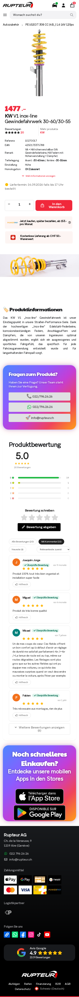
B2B (58, 984)
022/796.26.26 (39, 396)
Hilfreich (23, 584)
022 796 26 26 (19, 854)
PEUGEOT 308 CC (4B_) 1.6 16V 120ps (49, 24)
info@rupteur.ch (39, 417)
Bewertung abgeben (41, 527)
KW (42, 132)
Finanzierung (43, 984)
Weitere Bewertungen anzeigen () (41, 728)
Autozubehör (11, 24)
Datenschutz (23, 989)
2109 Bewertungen (40, 957)
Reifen (28, 984)
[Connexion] (63, 5)
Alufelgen (14, 984)
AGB (68, 984)
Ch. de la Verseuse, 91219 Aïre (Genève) (18, 840)
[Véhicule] (55, 5)
